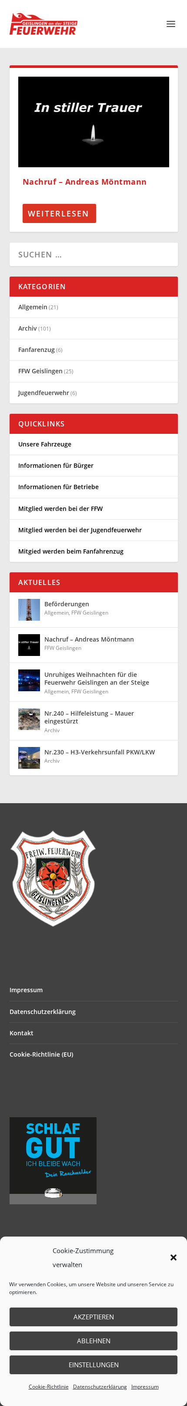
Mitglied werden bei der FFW (60, 508)
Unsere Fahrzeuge (44, 444)
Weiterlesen (58, 213)
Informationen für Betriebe (58, 487)
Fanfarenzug (36, 349)
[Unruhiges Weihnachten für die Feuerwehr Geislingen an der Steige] (29, 680)
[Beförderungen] (29, 610)
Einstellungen (94, 1364)
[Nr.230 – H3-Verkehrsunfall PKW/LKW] (29, 758)
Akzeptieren (93, 1316)
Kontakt (21, 1033)
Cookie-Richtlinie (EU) (41, 1054)
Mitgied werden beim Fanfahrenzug (71, 551)
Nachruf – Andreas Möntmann (85, 181)
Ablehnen (93, 1340)
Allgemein (32, 307)
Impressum (145, 1386)
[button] (173, 1257)
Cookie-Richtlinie (49, 1386)
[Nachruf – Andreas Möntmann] (93, 122)
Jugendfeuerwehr (43, 393)
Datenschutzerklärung (100, 1386)
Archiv (27, 328)
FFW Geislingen (40, 371)
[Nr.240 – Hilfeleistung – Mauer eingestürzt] (29, 719)
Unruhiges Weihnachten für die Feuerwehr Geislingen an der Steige (96, 678)
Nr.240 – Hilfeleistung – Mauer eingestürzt (89, 717)
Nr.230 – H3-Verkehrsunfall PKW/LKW (99, 752)
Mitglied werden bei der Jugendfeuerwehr (80, 530)
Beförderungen (66, 604)
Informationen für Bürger (56, 465)
